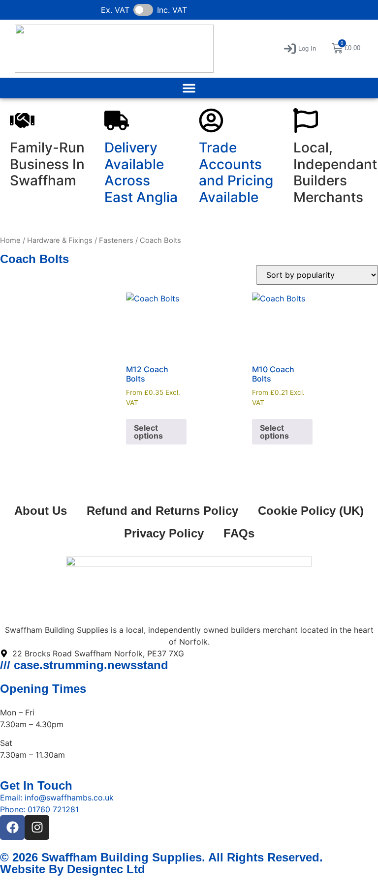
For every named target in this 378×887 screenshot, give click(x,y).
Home (10, 240)
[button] (300, 48)
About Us (40, 510)
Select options (148, 432)
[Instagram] (37, 827)
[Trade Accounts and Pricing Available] (211, 120)
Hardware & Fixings (60, 240)
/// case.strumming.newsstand (84, 665)
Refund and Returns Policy (162, 510)
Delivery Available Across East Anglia (141, 172)
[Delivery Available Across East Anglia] (116, 120)
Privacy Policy (164, 533)
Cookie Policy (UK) (311, 510)
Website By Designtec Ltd (72, 869)
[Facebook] (12, 827)
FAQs (238, 533)
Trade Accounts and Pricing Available (236, 172)
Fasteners (116, 240)
